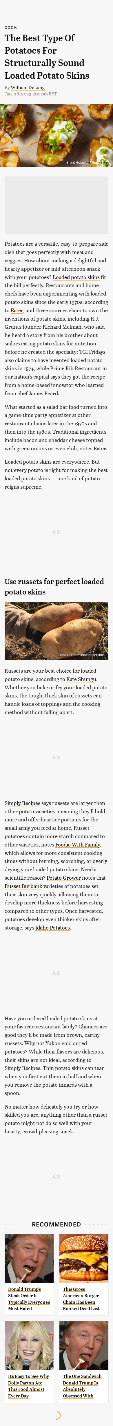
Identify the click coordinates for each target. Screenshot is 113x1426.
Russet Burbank (23, 885)
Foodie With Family (77, 844)
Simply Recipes (22, 802)
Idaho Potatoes (52, 927)
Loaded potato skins (76, 277)
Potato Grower (64, 877)
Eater (17, 310)
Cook (11, 27)
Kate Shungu (81, 678)
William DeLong (28, 87)
